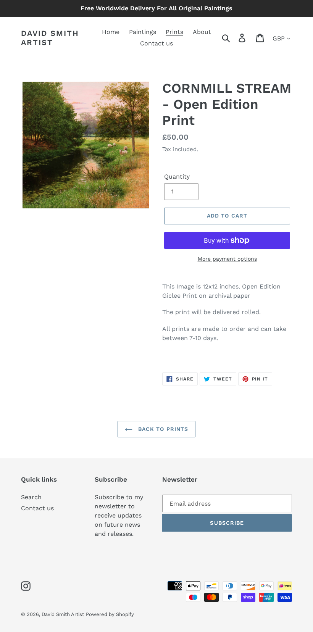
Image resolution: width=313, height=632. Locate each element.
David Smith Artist (50, 38)
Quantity (177, 176)
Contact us (37, 508)
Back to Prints (162, 429)
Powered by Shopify (110, 614)
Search (31, 497)
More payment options (227, 259)
